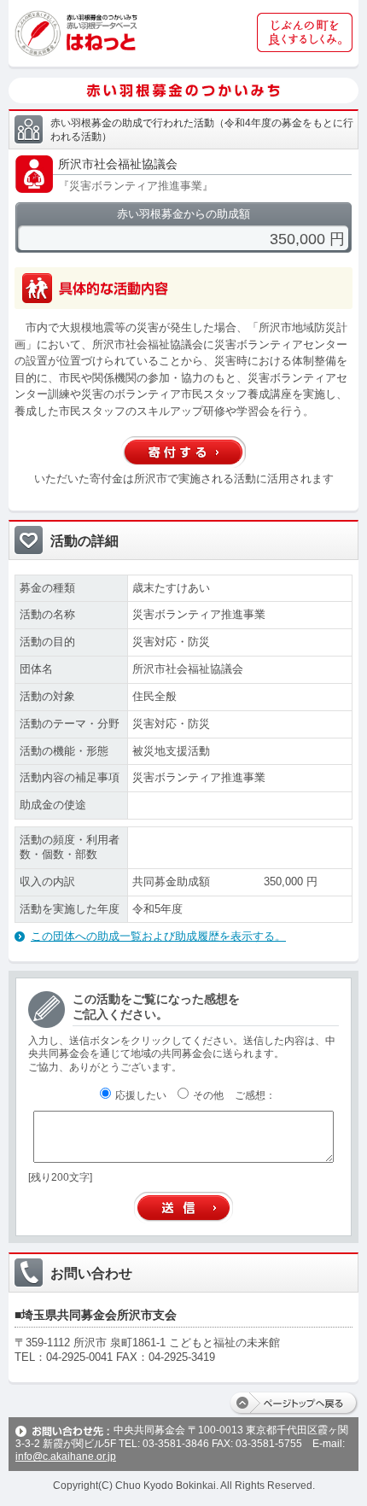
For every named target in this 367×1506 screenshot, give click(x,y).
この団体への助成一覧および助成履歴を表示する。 (158, 936)
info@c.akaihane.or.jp (65, 1456)
